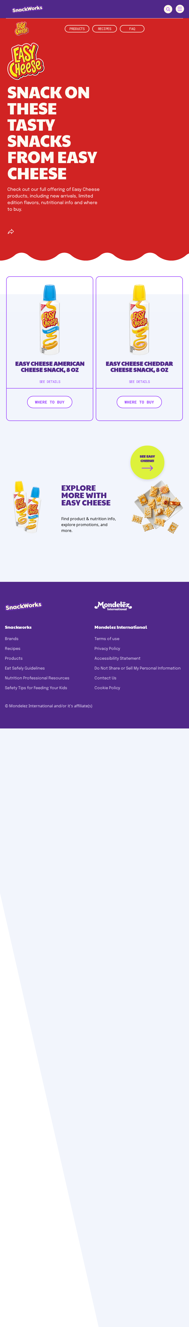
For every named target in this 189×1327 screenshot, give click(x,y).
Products (14, 659)
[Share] (11, 232)
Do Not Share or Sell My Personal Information (137, 668)
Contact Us (105, 678)
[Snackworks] (24, 9)
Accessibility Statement (117, 659)
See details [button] (49, 381)
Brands (11, 639)
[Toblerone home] (22, 29)
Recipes (12, 649)
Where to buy (49, 402)
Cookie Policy (107, 688)
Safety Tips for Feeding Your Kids (36, 688)
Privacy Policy (107, 649)
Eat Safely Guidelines (25, 668)
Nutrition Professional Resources (37, 678)
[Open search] (168, 9)
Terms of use (106, 639)
